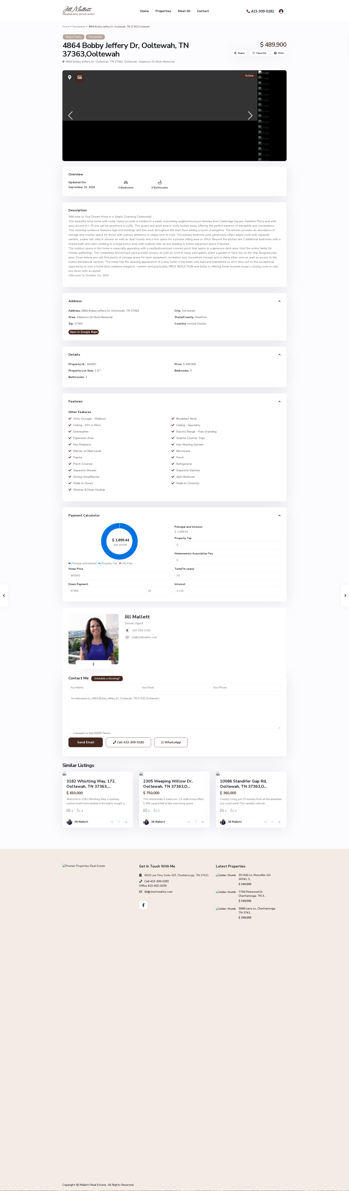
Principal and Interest (188, 527)
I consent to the (91, 733)
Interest (179, 584)
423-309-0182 (262, 11)
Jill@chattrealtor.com (158, 892)
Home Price (75, 569)
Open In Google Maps (84, 332)
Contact (203, 11)
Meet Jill (184, 11)
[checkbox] (69, 733)
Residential (79, 26)
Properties (163, 11)
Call (130, 742)
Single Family (74, 37)
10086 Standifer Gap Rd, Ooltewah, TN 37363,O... (243, 783)
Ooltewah (130, 62)
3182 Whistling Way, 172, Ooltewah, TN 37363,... (91, 783)
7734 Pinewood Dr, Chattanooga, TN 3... (252, 894)
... (126, 803)
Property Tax (182, 538)
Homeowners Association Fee (193, 553)
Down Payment (78, 584)
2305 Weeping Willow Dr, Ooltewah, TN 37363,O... (168, 783)
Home (144, 11)
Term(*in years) (184, 569)
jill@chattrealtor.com (144, 637)
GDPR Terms (102, 733)
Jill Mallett (137, 617)
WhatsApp (172, 742)
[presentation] (70, 115)
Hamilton (201, 317)
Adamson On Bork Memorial (156, 62)
